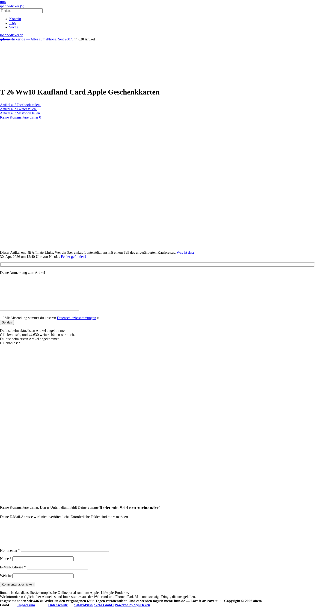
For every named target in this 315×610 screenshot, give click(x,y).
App (12, 23)
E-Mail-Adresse (13, 567)
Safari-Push (83, 605)
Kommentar (10, 550)
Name (6, 559)
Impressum (26, 605)
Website (6, 576)
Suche (13, 27)
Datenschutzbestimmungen (76, 318)
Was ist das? (185, 252)
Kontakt (15, 19)
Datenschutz (58, 605)
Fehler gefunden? (73, 257)
